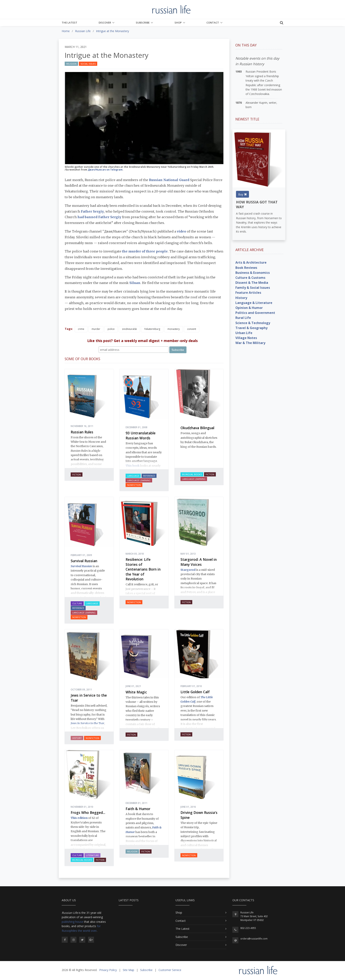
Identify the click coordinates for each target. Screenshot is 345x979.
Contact (212, 22)
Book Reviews (246, 267)
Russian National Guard (169, 180)
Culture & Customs (250, 277)
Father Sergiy (92, 211)
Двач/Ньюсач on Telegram (105, 169)
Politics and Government (255, 313)
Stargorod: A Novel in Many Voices (198, 562)
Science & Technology (252, 323)
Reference (149, 475)
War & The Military (250, 343)
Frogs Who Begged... (88, 812)
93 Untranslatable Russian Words (141, 435)
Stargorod (187, 570)
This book (133, 465)
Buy (241, 194)
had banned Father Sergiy (99, 217)
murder (96, 329)
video (181, 231)
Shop (178, 22)
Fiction (76, 474)
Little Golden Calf (195, 691)
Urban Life (243, 333)
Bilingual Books (192, 474)
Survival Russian (84, 560)
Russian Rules (82, 432)
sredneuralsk (129, 329)
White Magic (136, 692)
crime (81, 329)
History (77, 737)
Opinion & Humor (249, 308)
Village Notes (246, 338)
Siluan (134, 283)
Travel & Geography (251, 328)
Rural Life (243, 317)
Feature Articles (248, 292)
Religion (71, 63)
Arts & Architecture (251, 262)
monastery (174, 329)
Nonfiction (134, 484)
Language (133, 475)
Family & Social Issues (252, 287)
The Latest (69, 22)
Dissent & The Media (251, 282)
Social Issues (88, 63)
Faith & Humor (138, 808)
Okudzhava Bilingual (197, 427)
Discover (105, 22)
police (111, 329)
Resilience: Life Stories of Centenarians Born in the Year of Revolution (143, 569)
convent (191, 329)
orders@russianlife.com (254, 938)
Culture (77, 603)
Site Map (128, 970)
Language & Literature (253, 303)
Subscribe (143, 22)
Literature (92, 855)
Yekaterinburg (152, 329)
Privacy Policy (108, 970)
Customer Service (170, 970)
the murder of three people (145, 251)
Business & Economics (252, 272)
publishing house (72, 922)
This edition (79, 818)
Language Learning (139, 480)
